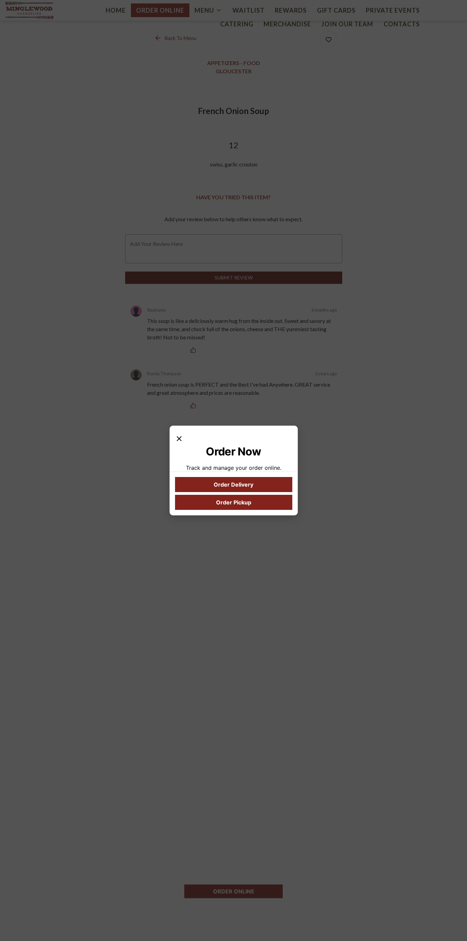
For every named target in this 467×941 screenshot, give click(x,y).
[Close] (179, 438)
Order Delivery (233, 484)
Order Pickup (233, 502)
